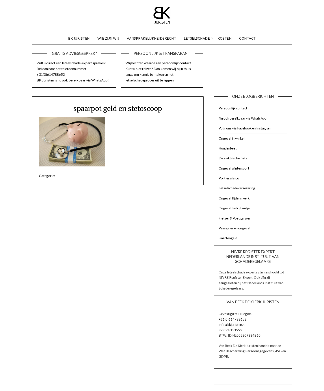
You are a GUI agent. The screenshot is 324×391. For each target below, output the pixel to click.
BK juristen (79, 38)
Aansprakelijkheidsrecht (151, 38)
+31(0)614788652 (51, 74)
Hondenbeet (228, 148)
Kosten (224, 38)
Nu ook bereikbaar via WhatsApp (242, 118)
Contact (247, 38)
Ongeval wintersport (234, 168)
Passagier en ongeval (234, 228)
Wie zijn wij (108, 38)
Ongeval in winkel (231, 138)
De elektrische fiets (233, 158)
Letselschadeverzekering (237, 188)
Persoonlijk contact (233, 108)
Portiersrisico (229, 178)
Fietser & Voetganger (234, 218)
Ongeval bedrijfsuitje (234, 208)
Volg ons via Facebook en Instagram (245, 128)
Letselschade (197, 38)
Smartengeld (228, 238)
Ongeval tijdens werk (234, 198)
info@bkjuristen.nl (232, 324)
